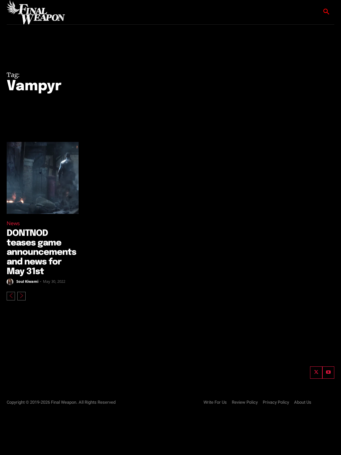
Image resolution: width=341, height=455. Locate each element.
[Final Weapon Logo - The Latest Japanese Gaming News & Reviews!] (37, 12)
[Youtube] (328, 372)
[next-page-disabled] (21, 296)
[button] (326, 12)
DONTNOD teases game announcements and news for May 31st (41, 252)
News (13, 223)
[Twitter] (316, 372)
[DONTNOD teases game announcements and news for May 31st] (43, 178)
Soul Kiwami (27, 281)
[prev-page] (11, 296)
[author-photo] (11, 281)
